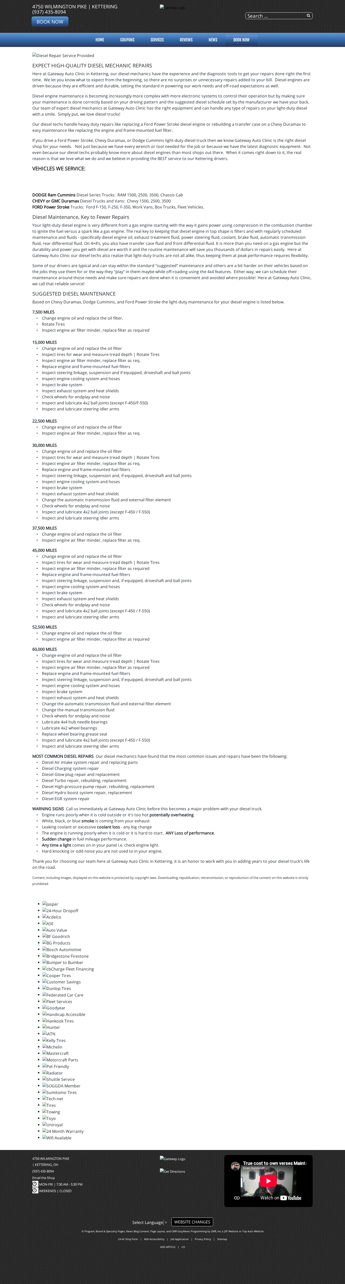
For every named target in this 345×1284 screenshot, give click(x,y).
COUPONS (127, 39)
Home (99, 39)
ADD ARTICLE (168, 1247)
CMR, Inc (216, 1231)
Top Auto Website (253, 1231)
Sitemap (222, 1239)
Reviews (186, 39)
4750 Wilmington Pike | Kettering (74, 6)
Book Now (50, 21)
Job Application (179, 1239)
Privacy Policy (203, 1239)
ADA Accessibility (154, 1239)
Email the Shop (43, 1177)
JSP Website (231, 1231)
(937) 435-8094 (49, 11)
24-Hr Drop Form (128, 1239)
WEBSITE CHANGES (192, 1222)
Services (157, 39)
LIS (183, 1247)
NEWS (213, 39)
